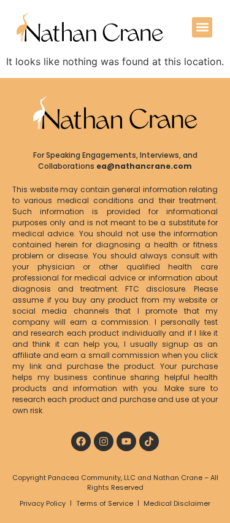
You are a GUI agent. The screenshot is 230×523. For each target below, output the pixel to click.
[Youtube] (126, 441)
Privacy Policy (43, 503)
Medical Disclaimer (177, 503)
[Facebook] (81, 441)
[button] (202, 27)
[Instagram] (103, 441)
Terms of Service (104, 503)
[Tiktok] (149, 441)
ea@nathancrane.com (144, 166)
